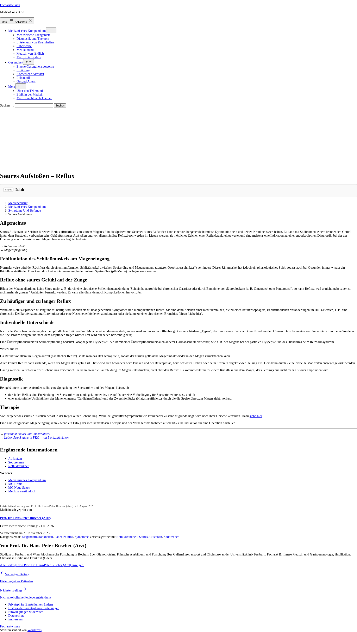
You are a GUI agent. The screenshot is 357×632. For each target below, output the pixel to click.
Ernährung (23, 70)
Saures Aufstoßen (150, 537)
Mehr (11, 86)
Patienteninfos (64, 537)
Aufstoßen (15, 458)
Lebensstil (23, 77)
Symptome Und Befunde (24, 210)
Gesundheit (15, 62)
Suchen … (7, 105)
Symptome (82, 537)
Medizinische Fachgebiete (33, 35)
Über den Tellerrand (30, 90)
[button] (30, 604)
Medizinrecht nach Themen (34, 98)
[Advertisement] (178, 139)
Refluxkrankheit (18, 466)
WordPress (34, 630)
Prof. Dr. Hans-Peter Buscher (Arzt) (25, 518)
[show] (8, 189)
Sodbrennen (16, 462)
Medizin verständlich (30, 53)
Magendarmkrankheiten (37, 537)
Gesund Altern (26, 81)
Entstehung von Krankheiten (35, 42)
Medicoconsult (17, 203)
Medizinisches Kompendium (27, 30)
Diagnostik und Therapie (33, 38)
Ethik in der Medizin (30, 94)
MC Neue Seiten (19, 487)
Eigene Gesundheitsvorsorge (35, 66)
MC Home (15, 484)
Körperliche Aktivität (30, 74)
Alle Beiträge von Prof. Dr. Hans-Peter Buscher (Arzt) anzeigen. (42, 565)
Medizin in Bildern (29, 57)
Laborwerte (24, 46)
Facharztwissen (10, 5)
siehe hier (256, 416)
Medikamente (25, 49)
